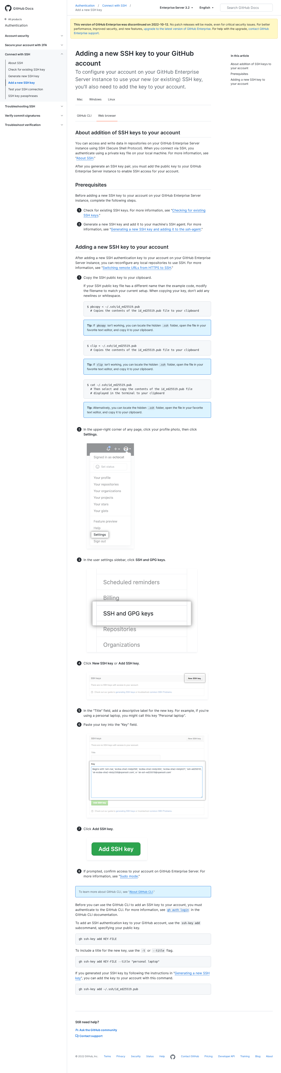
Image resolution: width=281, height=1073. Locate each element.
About (269, 1056)
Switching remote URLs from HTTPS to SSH (137, 268)
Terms (107, 1056)
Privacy (120, 1056)
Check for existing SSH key (26, 69)
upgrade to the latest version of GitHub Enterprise (177, 28)
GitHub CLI (84, 115)
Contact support (90, 1036)
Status (150, 1056)
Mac (80, 99)
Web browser (107, 115)
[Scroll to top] (272, 1064)
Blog (257, 1056)
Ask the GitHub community (98, 1030)
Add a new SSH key (21, 82)
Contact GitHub (190, 1056)
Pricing (208, 1056)
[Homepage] (172, 1057)
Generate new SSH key (23, 76)
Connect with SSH (116, 5)
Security (136, 1056)
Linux (111, 99)
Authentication (16, 25)
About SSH (15, 63)
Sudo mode (129, 876)
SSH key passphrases (23, 96)
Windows (95, 99)
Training (245, 1056)
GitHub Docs (23, 8)
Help (162, 1056)
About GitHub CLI (141, 891)
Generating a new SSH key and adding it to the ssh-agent (156, 229)
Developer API (226, 1056)
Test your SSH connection (25, 89)
